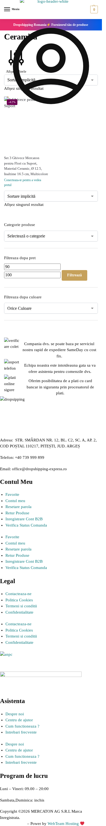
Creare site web (13, 823)
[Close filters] (5, 334)
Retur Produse (17, 513)
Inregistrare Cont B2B (24, 519)
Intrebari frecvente (21, 732)
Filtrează (74, 275)
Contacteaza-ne (18, 594)
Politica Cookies (19, 600)
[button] (93, 9)
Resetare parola (18, 507)
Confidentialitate (19, 612)
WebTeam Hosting (64, 823)
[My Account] (51, 111)
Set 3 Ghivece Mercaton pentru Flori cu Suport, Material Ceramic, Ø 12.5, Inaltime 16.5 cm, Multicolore (26, 166)
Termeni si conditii (21, 606)
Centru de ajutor (19, 720)
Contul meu (15, 501)
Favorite (12, 494)
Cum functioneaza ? (22, 726)
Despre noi (14, 714)
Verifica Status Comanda (26, 525)
